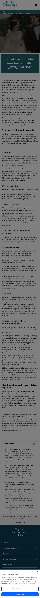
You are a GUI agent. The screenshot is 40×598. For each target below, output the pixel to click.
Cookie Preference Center (20, 589)
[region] (20, 584)
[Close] (37, 572)
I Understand (20, 594)
